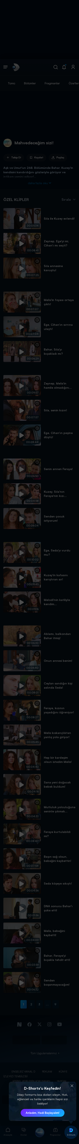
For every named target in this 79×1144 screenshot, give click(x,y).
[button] (72, 1085)
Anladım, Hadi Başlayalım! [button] (42, 1112)
